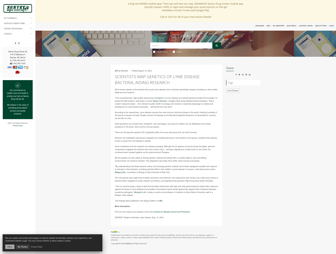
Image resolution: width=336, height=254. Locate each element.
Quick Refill (291, 26)
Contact (8, 34)
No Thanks (23, 247)
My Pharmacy (10, 18)
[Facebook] (15, 43)
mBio (160, 200)
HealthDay (128, 243)
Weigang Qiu (120, 172)
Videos (179, 51)
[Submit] (216, 45)
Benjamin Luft (140, 192)
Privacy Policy (18, 125)
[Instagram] (19, 43)
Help (268, 26)
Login (331, 26)
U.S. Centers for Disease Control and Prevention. (169, 211)
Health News (162, 51)
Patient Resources (13, 28)
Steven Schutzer (160, 101)
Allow (9, 247)
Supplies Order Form (14, 23)
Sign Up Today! (321, 26)
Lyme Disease (232, 90)
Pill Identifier (278, 26)
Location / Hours (306, 26)
